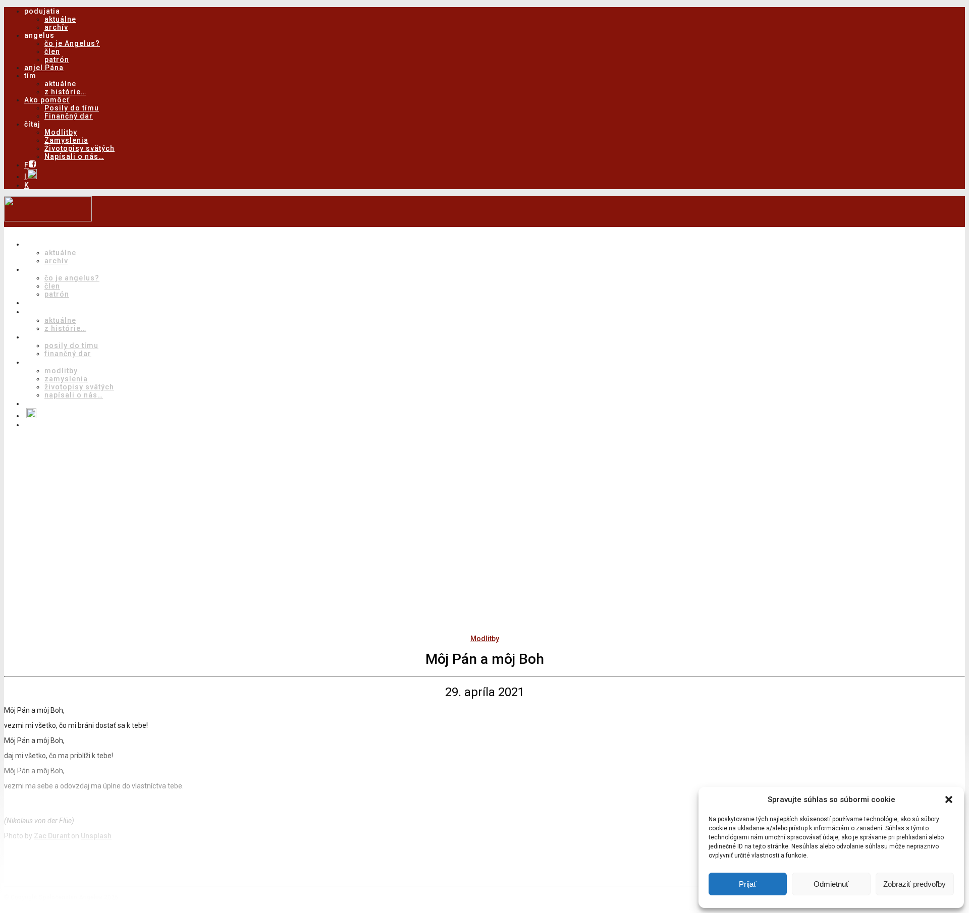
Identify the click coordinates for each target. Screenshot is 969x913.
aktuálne (60, 19)
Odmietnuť (831, 884)
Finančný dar (68, 116)
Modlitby (60, 132)
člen (52, 51)
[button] (949, 799)
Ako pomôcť (47, 100)
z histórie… (65, 92)
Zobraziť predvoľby (914, 884)
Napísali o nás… (74, 156)
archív (56, 27)
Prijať (748, 884)
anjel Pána (44, 68)
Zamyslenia (66, 140)
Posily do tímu (71, 108)
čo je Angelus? (72, 43)
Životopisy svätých (79, 148)
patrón (56, 59)
